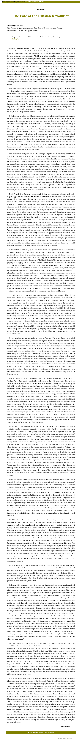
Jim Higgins (15, 39)
